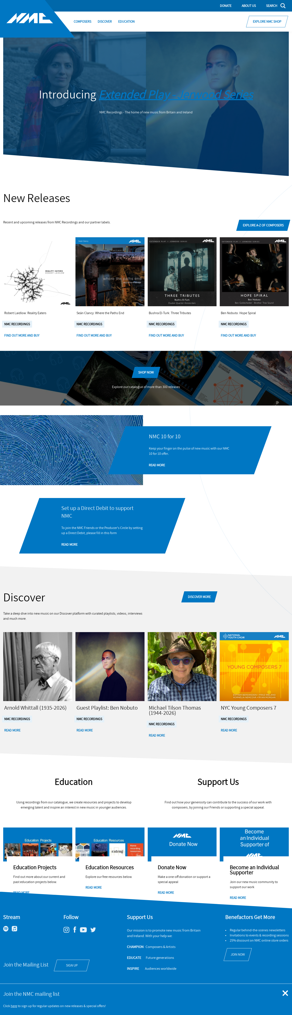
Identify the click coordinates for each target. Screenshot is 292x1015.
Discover (105, 21)
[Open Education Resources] (110, 844)
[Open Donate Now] (182, 844)
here (14, 1006)
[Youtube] (85, 931)
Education (126, 21)
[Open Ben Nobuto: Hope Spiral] (254, 271)
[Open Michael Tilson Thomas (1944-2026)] (182, 666)
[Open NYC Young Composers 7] (254, 666)
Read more (21, 892)
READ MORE (157, 465)
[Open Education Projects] (37, 844)
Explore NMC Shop (267, 21)
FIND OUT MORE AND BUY (22, 335)
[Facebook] (76, 932)
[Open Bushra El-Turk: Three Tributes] (182, 271)
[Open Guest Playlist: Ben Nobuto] (110, 666)
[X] (94, 931)
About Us (249, 5)
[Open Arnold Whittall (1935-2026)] (37, 666)
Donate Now (172, 867)
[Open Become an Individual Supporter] (254, 844)
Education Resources (110, 867)
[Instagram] (68, 931)
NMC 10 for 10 (164, 436)
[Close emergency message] (285, 993)
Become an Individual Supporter (254, 870)
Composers (82, 21)
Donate (226, 5)
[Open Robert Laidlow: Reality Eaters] (37, 271)
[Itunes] (16, 930)
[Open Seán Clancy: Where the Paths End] (110, 271)
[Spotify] (7, 930)
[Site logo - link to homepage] (37, 19)
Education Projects (34, 867)
